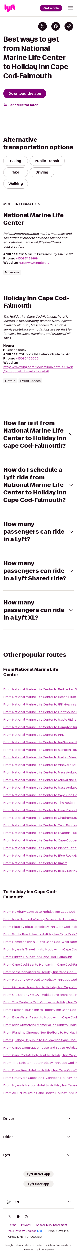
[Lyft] (9, 8)
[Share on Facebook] (56, 26)
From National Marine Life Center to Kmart (35, 863)
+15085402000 (27, 358)
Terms (12, 1225)
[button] (70, 7)
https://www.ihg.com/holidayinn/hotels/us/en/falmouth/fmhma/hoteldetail (38, 369)
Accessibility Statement (51, 1225)
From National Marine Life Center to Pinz (33, 734)
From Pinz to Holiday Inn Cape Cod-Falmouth (37, 957)
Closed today (16, 350)
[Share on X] (42, 26)
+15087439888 (27, 258)
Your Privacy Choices (22, 1231)
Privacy (26, 1225)
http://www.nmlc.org (34, 262)
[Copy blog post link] (69, 26)
